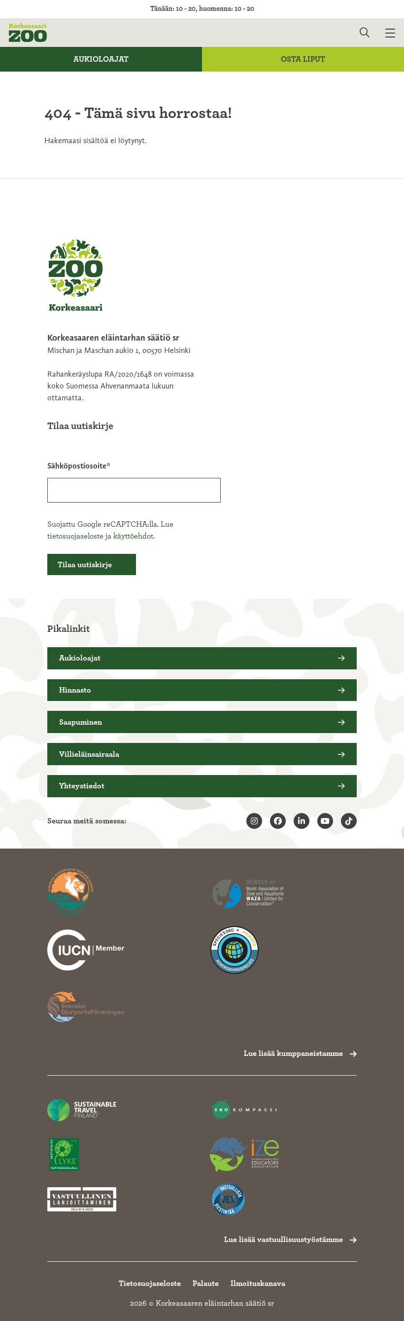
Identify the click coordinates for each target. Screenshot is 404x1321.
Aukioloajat (101, 59)
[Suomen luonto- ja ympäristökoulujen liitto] (81, 1154)
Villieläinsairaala (89, 754)
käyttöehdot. (134, 536)
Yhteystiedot (81, 786)
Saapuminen (80, 722)
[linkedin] (301, 821)
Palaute (206, 1283)
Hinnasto (75, 690)
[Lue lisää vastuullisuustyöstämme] (85, 950)
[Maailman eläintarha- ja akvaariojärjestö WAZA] (248, 893)
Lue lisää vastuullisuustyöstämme (283, 1239)
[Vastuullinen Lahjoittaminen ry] (81, 1199)
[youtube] (325, 821)
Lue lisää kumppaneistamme (293, 1053)
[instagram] (254, 821)
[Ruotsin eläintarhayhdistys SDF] (85, 1007)
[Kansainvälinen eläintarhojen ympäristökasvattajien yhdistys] (244, 1154)
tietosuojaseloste (75, 536)
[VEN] (244, 1199)
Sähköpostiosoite (76, 465)
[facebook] (278, 821)
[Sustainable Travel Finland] (81, 1109)
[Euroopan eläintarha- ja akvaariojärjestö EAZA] (85, 893)
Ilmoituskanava (258, 1283)
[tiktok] (349, 821)
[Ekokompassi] (244, 1109)
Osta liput (303, 59)
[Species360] (248, 950)
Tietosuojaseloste (150, 1283)
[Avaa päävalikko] (394, 32)
